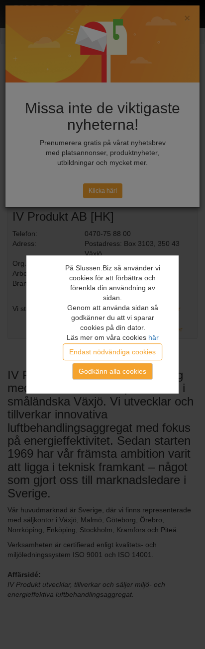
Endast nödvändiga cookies (112, 352)
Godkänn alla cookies (112, 371)
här (153, 337)
